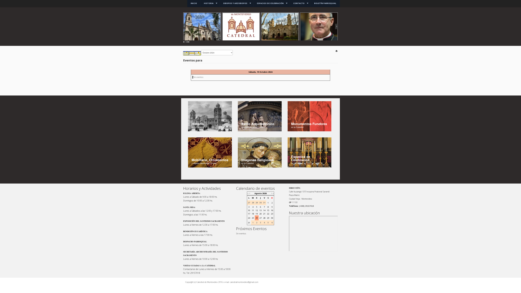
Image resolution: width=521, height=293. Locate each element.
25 (253, 218)
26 (257, 217)
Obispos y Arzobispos (235, 3)
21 (264, 213)
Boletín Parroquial (325, 3)
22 (268, 213)
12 (257, 210)
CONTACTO (299, 3)
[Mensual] (186, 53)
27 (260, 218)
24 (249, 218)
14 (264, 210)
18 (253, 213)
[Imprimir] (337, 51)
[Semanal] (192, 53)
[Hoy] (198, 53)
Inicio (194, 3)
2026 (264, 193)
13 (260, 210)
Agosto (258, 193)
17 (249, 213)
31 (249, 222)
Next (336, 26)
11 (253, 210)
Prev (184, 26)
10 (249, 210)
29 (268, 218)
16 (272, 210)
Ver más (319, 29)
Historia (209, 3)
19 (257, 213)
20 (260, 213)
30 (272, 218)
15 (268, 210)
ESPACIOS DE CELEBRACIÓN (270, 3)
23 (272, 213)
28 (264, 218)
